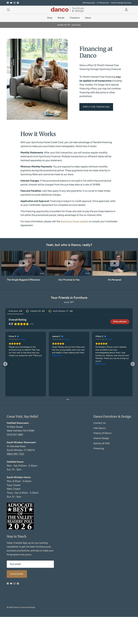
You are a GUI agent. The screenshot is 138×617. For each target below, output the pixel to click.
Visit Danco (99, 428)
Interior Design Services (121, 3)
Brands (61, 17)
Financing (98, 448)
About (88, 17)
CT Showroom (103, 3)
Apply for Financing (96, 107)
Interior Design (101, 438)
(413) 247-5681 (15, 434)
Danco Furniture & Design (24, 607)
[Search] (8, 9)
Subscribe (16, 574)
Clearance (75, 17)
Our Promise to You (69, 279)
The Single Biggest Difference (23, 279)
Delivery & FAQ (101, 443)
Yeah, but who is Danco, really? (69, 245)
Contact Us (99, 422)
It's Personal (114, 279)
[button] (3, 269)
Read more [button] (57, 355)
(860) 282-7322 (15, 453)
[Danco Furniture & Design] (69, 9)
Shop (49, 17)
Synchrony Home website (74, 221)
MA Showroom (88, 3)
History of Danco (102, 433)
